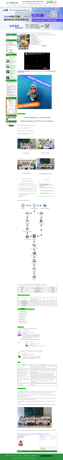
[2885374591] (17, 438)
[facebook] (13, 117)
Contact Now (11, 52)
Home (8, 5)
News (41, 5)
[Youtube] (10, 117)
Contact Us (25, 455)
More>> (15, 80)
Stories (36, 5)
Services (25, 5)
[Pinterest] (15, 117)
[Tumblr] (8, 117)
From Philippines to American (24, 71)
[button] (62, 20)
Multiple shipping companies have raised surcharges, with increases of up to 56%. (11, 83)
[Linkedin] (11, 117)
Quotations (31, 5)
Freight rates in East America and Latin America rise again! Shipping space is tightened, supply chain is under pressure (11, 91)
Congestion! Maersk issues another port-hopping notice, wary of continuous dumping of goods (11, 88)
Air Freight (20, 5)
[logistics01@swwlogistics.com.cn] (18, 438)
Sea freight (50, 71)
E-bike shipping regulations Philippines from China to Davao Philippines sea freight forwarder (12, 78)
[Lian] (7, 51)
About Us (8, 455)
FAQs (20, 455)
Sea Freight (13, 5)
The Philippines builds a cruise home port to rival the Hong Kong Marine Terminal (11, 86)
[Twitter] (7, 119)
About (44, 5)
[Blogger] (7, 117)
